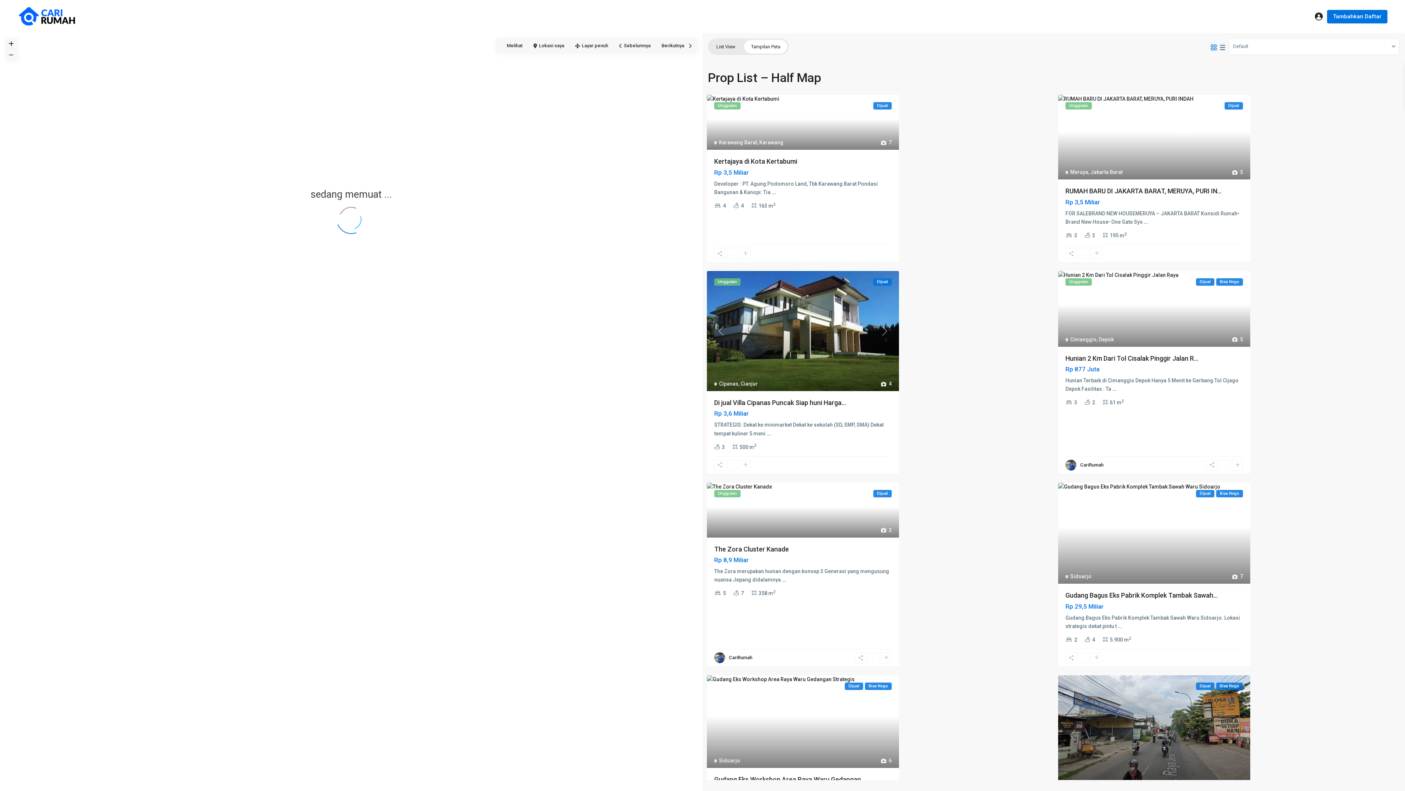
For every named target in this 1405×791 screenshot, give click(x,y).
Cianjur (749, 384)
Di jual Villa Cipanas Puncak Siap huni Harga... (780, 402)
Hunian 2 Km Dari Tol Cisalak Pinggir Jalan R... (1131, 358)
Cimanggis (1083, 339)
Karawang (771, 142)
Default (1240, 46)
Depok (1106, 339)
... (774, 192)
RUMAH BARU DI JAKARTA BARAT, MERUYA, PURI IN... (1143, 191)
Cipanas (728, 384)
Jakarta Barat (1106, 172)
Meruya (1079, 172)
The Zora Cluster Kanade (751, 549)
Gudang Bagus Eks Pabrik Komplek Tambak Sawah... (1141, 595)
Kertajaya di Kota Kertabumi (755, 161)
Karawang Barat (738, 142)
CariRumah (1092, 465)
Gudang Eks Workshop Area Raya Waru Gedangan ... (790, 779)
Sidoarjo (1080, 576)
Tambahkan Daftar (1357, 16)
